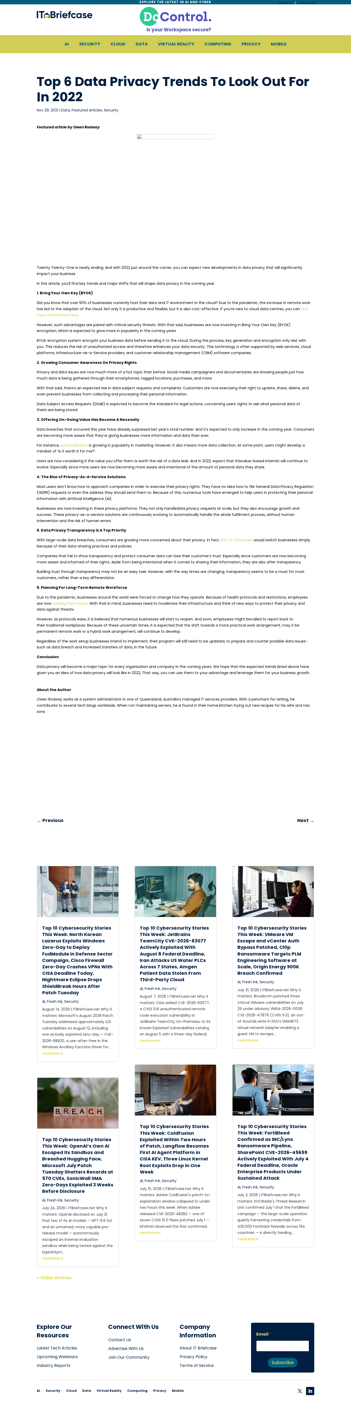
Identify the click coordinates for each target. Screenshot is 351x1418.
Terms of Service (197, 1365)
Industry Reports (53, 1365)
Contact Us (307, 3)
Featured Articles (87, 110)
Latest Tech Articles (57, 1348)
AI (43, 1001)
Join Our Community (129, 1357)
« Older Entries (54, 1277)
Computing (137, 1390)
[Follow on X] (300, 1391)
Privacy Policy (193, 1357)
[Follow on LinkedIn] (310, 1391)
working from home (70, 603)
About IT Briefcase (198, 1348)
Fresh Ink (54, 1001)
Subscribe (283, 1362)
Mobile (178, 1390)
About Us (286, 3)
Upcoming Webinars (57, 1357)
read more (52, 1053)
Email (263, 1334)
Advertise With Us (126, 1348)
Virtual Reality (109, 1390)
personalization (74, 445)
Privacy (159, 1390)
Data (65, 110)
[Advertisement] (175, 227)
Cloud (71, 1390)
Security (111, 110)
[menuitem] (66, 44)
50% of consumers (237, 540)
